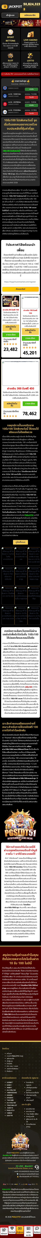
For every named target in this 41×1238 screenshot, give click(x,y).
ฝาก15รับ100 (11, 1103)
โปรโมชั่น (12, 1232)
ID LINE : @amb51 (24, 1166)
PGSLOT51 (29, 515)
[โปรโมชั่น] (12, 1228)
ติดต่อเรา (9, 1071)
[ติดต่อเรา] (37, 1228)
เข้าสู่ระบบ (20, 1232)
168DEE (9, 1113)
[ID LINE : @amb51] (37, 1167)
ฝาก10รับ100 (11, 1090)
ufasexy (10, 1098)
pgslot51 (11, 1110)
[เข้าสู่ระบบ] (20, 1228)
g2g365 (9, 1095)
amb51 (9, 1087)
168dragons (12, 1093)
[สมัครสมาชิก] (28, 1228)
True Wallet (12, 1105)
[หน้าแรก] (4, 1230)
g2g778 (9, 1115)
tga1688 (10, 1100)
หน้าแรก (4, 1233)
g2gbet (10, 1082)
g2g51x (10, 1108)
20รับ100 (28, 687)
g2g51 (9, 1085)
